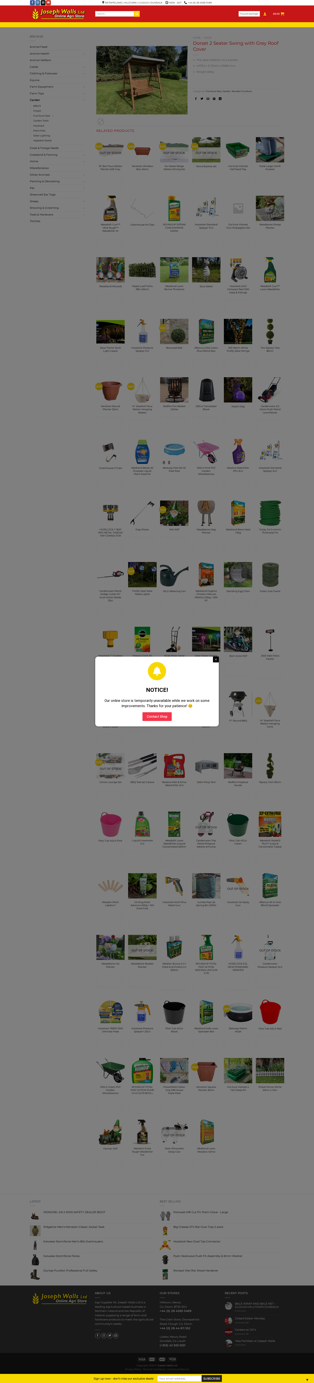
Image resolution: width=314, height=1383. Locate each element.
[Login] (265, 14)
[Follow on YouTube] (48, 2)
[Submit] (137, 14)
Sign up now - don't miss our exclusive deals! (124, 1378)
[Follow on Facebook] (32, 2)
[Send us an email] (43, 2)
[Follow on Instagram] (37, 2)
